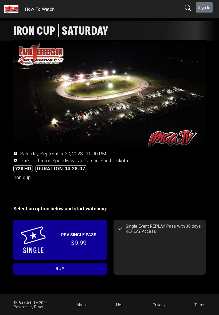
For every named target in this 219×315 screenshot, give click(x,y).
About (82, 305)
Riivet (38, 307)
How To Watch (39, 9)
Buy (60, 268)
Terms (199, 305)
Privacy (159, 305)
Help (120, 305)
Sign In (204, 7)
